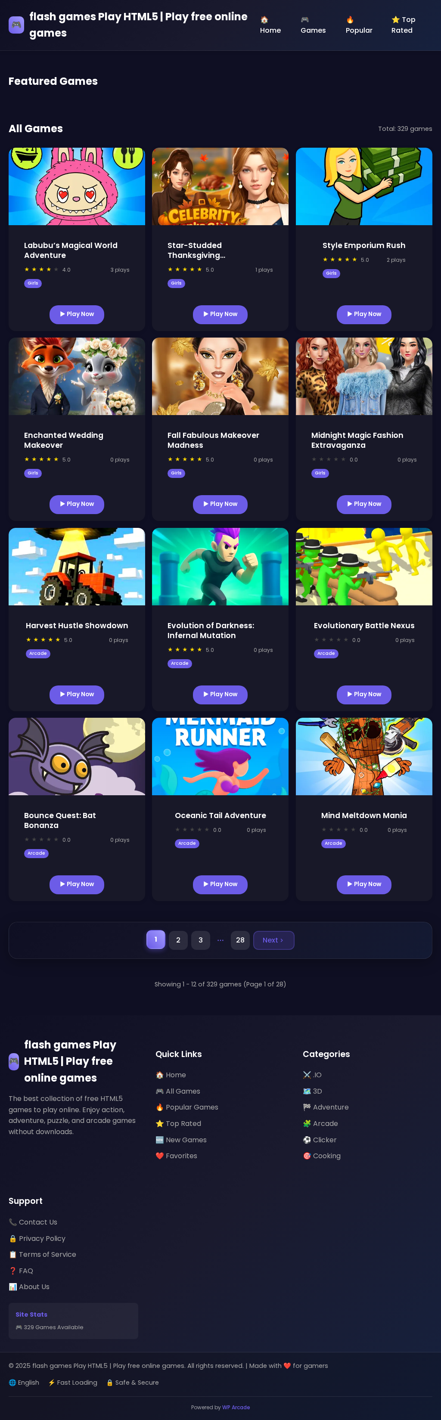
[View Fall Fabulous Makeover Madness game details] (220, 376)
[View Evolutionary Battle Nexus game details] (364, 566)
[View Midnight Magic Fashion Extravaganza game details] (364, 376)
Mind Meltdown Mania (364, 815)
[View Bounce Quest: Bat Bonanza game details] (77, 756)
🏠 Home (270, 25)
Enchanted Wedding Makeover (63, 440)
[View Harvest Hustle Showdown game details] (77, 566)
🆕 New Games (181, 1140)
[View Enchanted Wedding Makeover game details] (77, 376)
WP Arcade (236, 1407)
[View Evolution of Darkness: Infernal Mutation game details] (220, 566)
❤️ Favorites (176, 1156)
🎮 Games (313, 25)
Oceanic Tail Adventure (220, 815)
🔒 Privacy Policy (37, 1238)
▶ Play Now (77, 314)
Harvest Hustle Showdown (77, 625)
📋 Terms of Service (42, 1254)
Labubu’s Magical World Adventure (71, 250)
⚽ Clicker (320, 1140)
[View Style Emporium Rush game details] (364, 186)
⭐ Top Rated (403, 25)
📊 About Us (29, 1287)
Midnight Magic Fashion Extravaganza (357, 440)
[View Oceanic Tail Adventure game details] (220, 756)
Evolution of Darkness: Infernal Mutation (211, 630)
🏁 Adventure (326, 1107)
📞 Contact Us (33, 1222)
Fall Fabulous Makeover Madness (213, 440)
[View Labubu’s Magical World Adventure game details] (77, 186)
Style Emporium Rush (364, 245)
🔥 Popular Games (186, 1107)
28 (240, 940)
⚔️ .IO (312, 1075)
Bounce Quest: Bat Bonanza (60, 820)
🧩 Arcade (320, 1124)
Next (270, 940)
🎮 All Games (177, 1091)
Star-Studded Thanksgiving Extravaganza (195, 255)
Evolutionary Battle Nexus (364, 625)
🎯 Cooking (322, 1156)
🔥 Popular (359, 25)
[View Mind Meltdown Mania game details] (364, 756)
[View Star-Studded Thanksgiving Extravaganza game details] (220, 186)
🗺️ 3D (312, 1091)
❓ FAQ (21, 1271)
